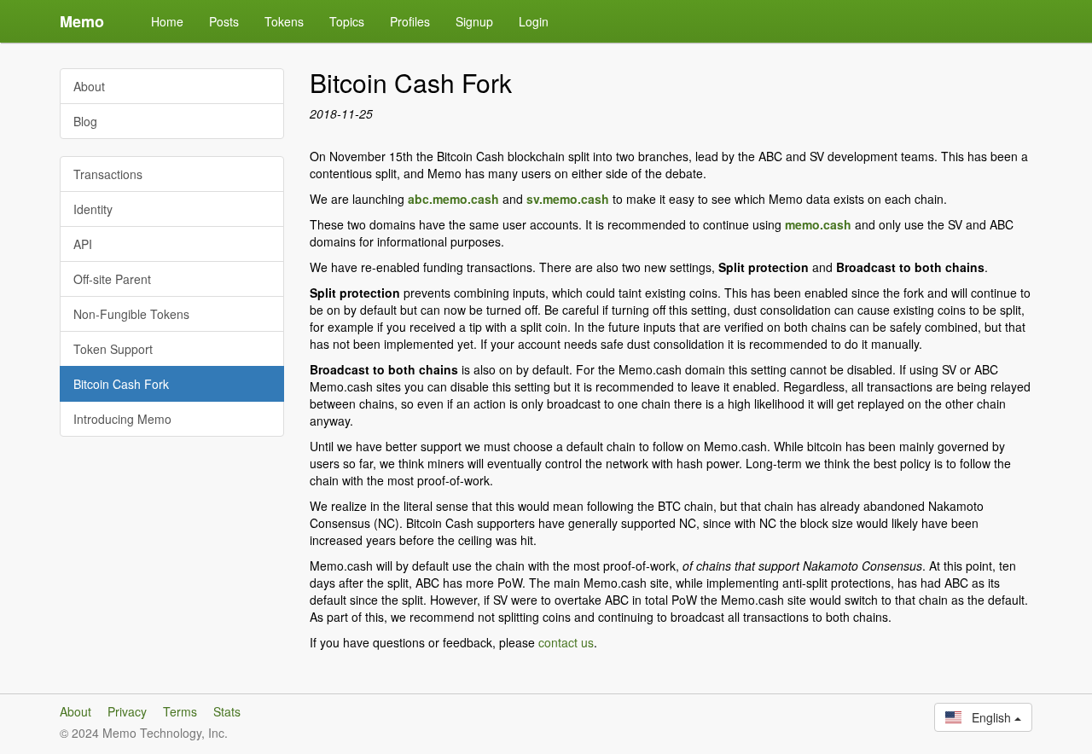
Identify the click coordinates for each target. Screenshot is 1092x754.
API (82, 243)
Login (534, 21)
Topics (346, 21)
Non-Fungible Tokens (131, 313)
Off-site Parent (112, 278)
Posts (224, 21)
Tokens (284, 21)
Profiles (410, 21)
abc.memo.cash (453, 198)
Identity (93, 209)
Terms (180, 711)
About (89, 86)
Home (167, 21)
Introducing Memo (122, 418)
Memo (82, 21)
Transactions (107, 174)
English (987, 717)
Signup (474, 21)
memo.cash (818, 224)
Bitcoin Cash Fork (121, 383)
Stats (227, 711)
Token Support (113, 348)
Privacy (127, 711)
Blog (85, 121)
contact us (566, 642)
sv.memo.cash (567, 198)
